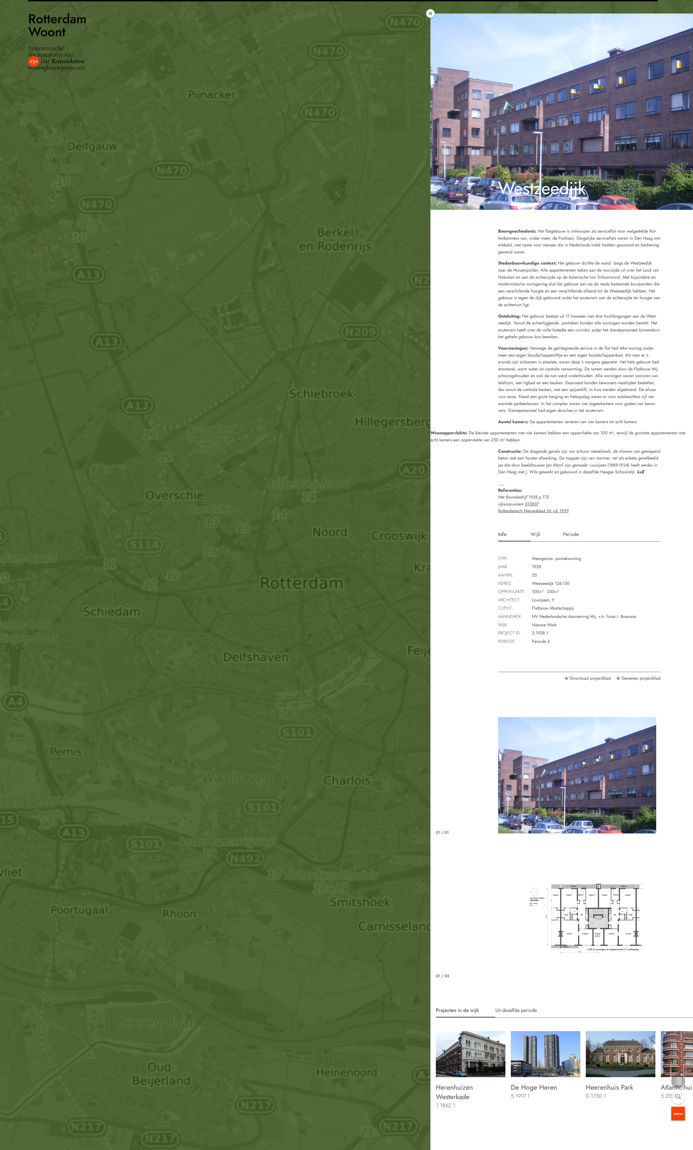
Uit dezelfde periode (516, 1010)
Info (502, 534)
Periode (571, 534)
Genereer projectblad (641, 678)
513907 (531, 504)
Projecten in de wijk (457, 1010)
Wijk (535, 534)
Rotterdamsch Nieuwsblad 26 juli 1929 (533, 511)
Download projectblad (590, 678)
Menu (678, 1113)
